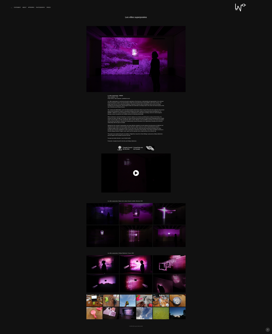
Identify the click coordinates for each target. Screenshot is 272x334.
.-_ (11, 7)
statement (17, 7)
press (49, 7)
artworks (31, 7)
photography (40, 7)
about (24, 7)
